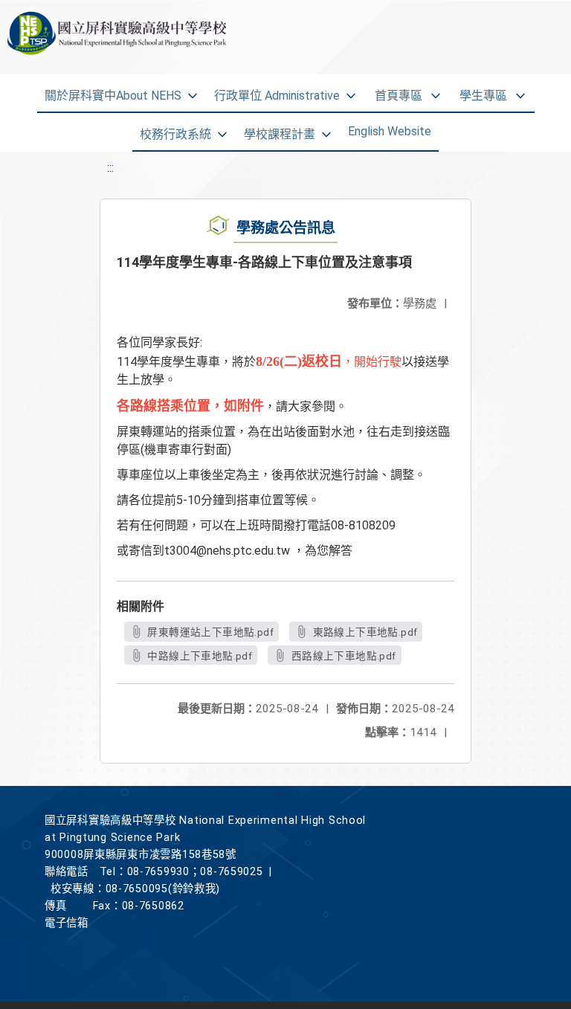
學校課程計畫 (279, 134)
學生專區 (483, 95)
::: (110, 168)
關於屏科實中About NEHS (113, 95)
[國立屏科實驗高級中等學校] (95, 37)
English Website (389, 131)
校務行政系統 (175, 134)
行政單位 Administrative (277, 95)
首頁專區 (398, 95)
